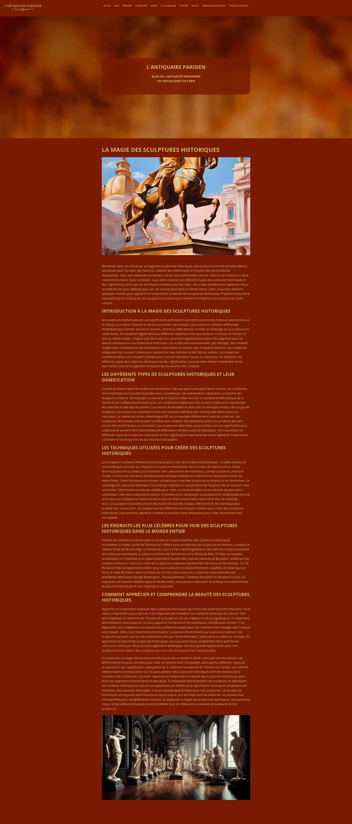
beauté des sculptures (155, 609)
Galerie (154, 6)
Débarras (127, 6)
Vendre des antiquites (214, 6)
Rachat (195, 6)
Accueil (107, 6)
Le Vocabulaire (168, 6)
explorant (230, 357)
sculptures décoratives (117, 421)
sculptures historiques (226, 280)
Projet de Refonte (238, 6)
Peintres (183, 6)
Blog (116, 6)
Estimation (141, 6)
